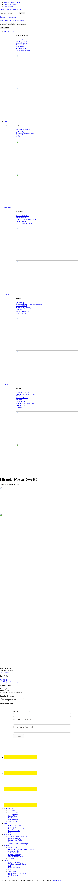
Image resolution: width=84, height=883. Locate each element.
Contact (18, 407)
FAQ (18, 137)
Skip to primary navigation (12, 2)
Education (7, 208)
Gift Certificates (21, 48)
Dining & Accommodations (25, 133)
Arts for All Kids (21, 306)
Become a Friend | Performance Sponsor (29, 304)
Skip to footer (8, 6)
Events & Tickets (9, 31)
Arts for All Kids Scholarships (26, 223)
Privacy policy (57, 880)
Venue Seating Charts (23, 50)
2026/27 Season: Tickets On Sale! (11, 10)
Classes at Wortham (22, 216)
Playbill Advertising (22, 311)
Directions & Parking (23, 129)
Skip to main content (10, 4)
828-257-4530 (4, 680)
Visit (5, 121)
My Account (12, 17)
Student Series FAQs (23, 221)
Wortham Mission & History (25, 394)
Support (6, 294)
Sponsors (19, 399)
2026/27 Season (21, 41)
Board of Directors (22, 398)
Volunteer (19, 309)
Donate (2, 17)
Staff (17, 396)
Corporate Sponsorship (23, 308)
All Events (19, 39)
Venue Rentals (21, 401)
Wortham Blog (21, 405)
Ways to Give (20, 302)
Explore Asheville (22, 135)
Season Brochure (21, 43)
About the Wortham (22, 392)
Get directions (4, 672)
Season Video (20, 45)
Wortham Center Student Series (26, 219)
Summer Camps (21, 217)
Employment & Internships (25, 403)
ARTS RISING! (21, 313)
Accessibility (20, 131)
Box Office (20, 47)
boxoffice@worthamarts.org (9, 682)
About (6, 384)
